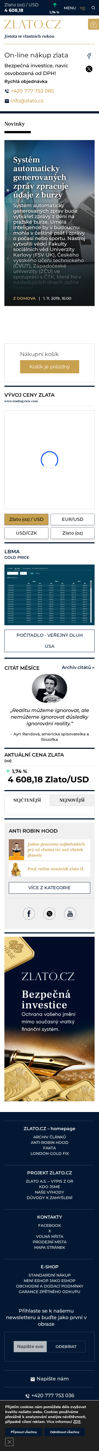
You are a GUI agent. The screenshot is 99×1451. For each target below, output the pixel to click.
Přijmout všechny (24, 1432)
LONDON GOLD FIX (50, 1153)
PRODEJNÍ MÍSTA (50, 1241)
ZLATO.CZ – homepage (49, 1128)
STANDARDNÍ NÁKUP (50, 1275)
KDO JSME (49, 1186)
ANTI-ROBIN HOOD (49, 1142)
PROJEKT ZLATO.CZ (49, 1172)
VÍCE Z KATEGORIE (49, 887)
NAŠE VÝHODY (49, 1192)
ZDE (77, 1421)
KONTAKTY (49, 1217)
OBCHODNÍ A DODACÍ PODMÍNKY (49, 1286)
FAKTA (49, 1148)
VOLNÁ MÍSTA (49, 1236)
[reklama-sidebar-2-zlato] (49, 1019)
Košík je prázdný (49, 367)
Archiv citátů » (78, 667)
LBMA (16, 554)
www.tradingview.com (21, 401)
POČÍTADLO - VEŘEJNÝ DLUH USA (49, 641)
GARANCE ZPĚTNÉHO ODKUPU (49, 1291)
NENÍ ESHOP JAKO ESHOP (49, 1280)
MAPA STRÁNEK (49, 1247)
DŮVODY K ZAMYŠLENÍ (49, 1197)
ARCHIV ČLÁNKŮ (49, 1137)
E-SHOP (50, 1266)
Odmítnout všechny (64, 1432)
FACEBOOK (49, 1225)
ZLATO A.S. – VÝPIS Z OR (49, 1181)
